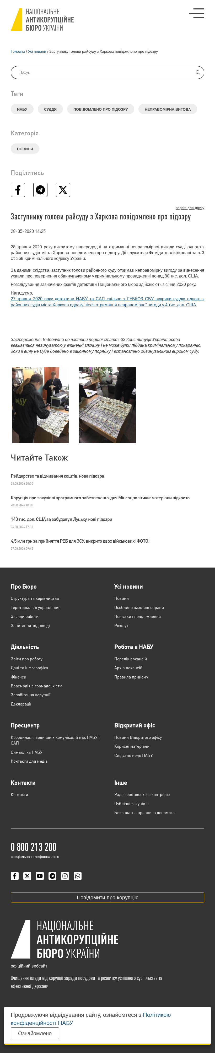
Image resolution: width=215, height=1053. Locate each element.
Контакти (23, 782)
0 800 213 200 (33, 846)
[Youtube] (40, 876)
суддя (50, 109)
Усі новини (128, 586)
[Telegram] (52, 876)
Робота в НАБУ (133, 646)
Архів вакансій (128, 667)
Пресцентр (25, 725)
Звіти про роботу (26, 658)
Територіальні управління (35, 607)
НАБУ (22, 109)
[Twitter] (27, 876)
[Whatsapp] (78, 876)
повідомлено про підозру (100, 109)
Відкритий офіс (134, 725)
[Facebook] (15, 876)
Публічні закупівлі (131, 803)
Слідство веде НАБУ (133, 755)
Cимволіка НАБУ (26, 752)
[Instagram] (65, 876)
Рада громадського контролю (142, 794)
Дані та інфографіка (29, 667)
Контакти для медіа (29, 761)
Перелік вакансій (130, 658)
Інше (120, 782)
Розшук (121, 625)
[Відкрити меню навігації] (196, 13)
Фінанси (18, 677)
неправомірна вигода (168, 109)
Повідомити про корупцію (107, 897)
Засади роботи (25, 616)
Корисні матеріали (131, 746)
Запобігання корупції (30, 694)
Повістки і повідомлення (137, 616)
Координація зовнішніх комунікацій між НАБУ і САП (55, 740)
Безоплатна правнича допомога (144, 812)
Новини (25, 149)
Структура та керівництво (35, 598)
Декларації (21, 704)
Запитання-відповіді (30, 625)
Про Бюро (24, 586)
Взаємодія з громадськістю (37, 685)
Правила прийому (131, 677)
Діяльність (25, 646)
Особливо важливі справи (139, 607)
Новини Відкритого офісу (138, 737)
